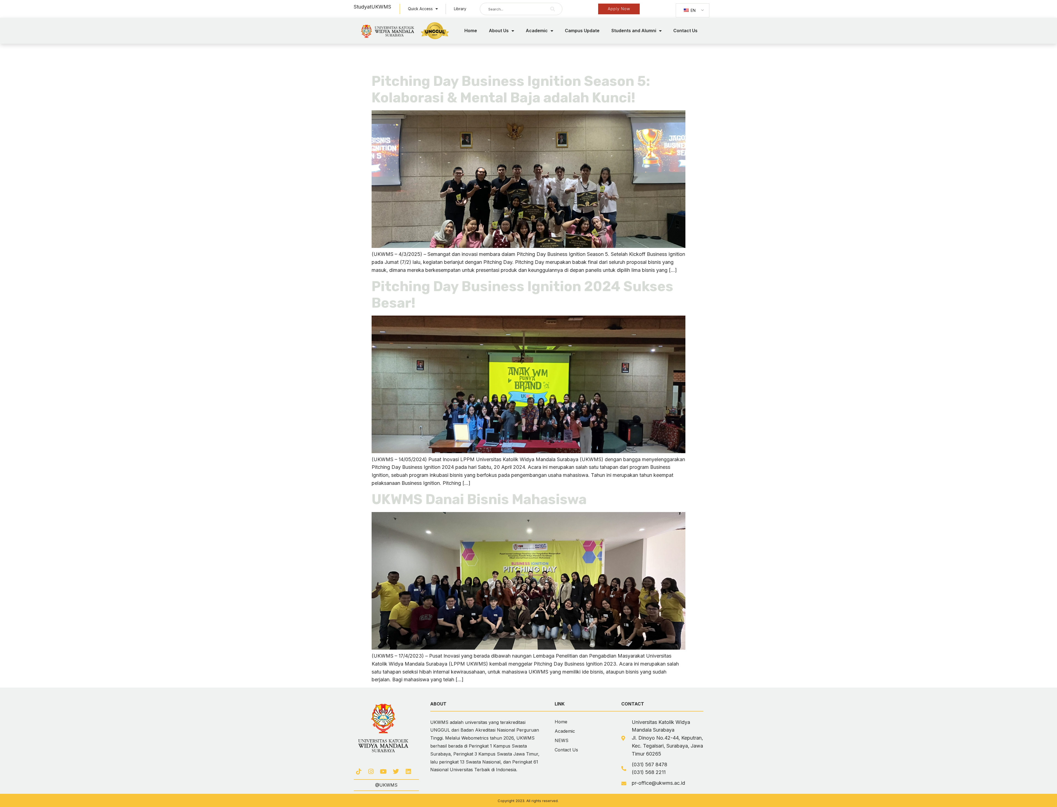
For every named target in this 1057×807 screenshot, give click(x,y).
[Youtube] (383, 771)
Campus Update (582, 30)
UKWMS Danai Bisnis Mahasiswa (479, 499)
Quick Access (420, 8)
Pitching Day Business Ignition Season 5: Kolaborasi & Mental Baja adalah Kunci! (511, 89)
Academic (537, 30)
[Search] (552, 9)
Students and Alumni (633, 30)
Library (460, 8)
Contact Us (685, 30)
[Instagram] (371, 771)
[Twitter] (396, 771)
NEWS (561, 740)
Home (470, 30)
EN (693, 10)
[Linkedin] (408, 771)
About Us (499, 30)
